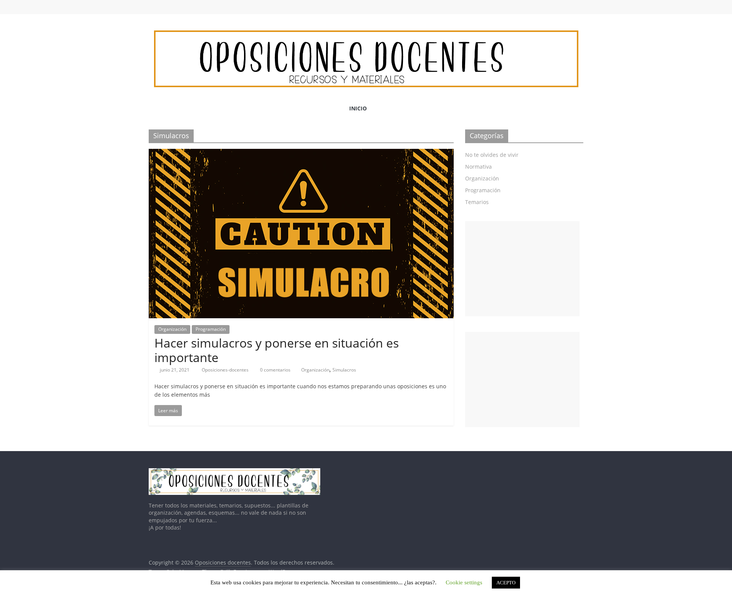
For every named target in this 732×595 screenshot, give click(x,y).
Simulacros (344, 370)
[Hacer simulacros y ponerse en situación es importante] (301, 153)
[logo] (234, 471)
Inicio (358, 108)
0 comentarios (275, 370)
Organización (172, 329)
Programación (211, 329)
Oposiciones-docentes (226, 370)
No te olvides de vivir (491, 154)
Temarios (477, 202)
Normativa (478, 166)
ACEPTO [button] (505, 582)
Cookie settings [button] (464, 582)
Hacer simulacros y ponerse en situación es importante (276, 350)
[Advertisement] (522, 268)
